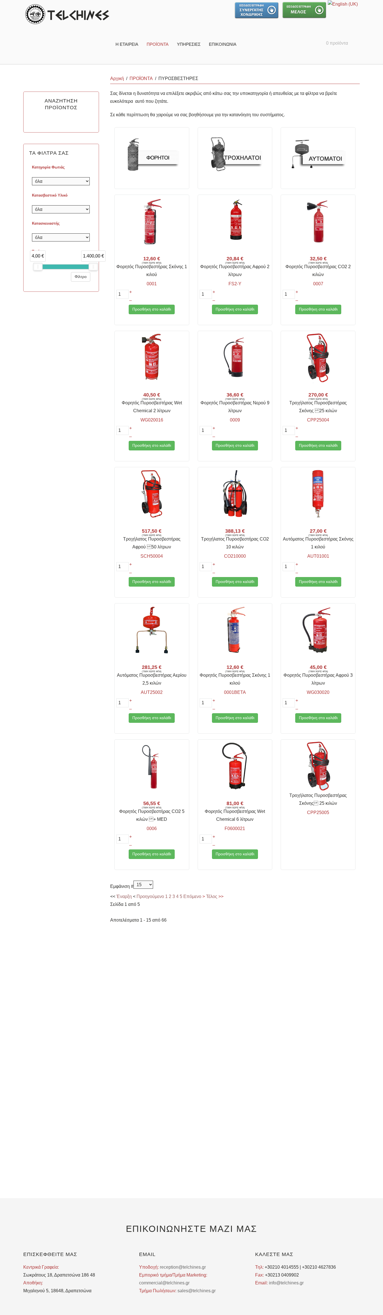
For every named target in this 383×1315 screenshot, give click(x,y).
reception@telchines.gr (183, 1267)
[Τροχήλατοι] (235, 153)
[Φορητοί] (152, 153)
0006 (152, 828)
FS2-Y (235, 283)
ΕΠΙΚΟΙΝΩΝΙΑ (222, 44)
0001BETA (235, 692)
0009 (235, 420)
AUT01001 (318, 556)
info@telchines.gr (286, 1282)
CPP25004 (318, 420)
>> (220, 896)
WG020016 (151, 420)
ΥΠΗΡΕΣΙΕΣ (188, 44)
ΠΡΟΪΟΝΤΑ (158, 44)
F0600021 (235, 828)
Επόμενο (192, 896)
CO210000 (235, 556)
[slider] (38, 267)
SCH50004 (151, 556)
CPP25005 (318, 812)
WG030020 (318, 692)
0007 (318, 283)
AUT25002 (152, 692)
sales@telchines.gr (196, 1290)
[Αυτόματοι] (318, 153)
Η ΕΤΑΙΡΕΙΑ (127, 44)
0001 (152, 283)
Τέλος (211, 896)
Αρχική (117, 78)
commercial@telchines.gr (164, 1282)
